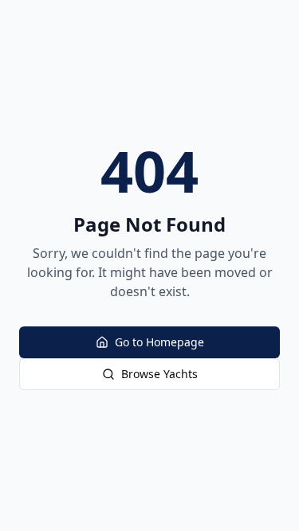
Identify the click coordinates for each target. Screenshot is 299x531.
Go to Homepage (159, 341)
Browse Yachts (159, 373)
